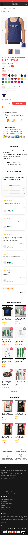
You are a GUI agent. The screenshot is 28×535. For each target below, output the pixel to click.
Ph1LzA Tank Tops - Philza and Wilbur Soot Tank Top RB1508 (20, 438)
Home (2, 9)
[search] (24, 4)
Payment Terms (4, 501)
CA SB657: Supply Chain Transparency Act (10, 493)
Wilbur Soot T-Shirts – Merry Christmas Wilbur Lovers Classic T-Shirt (7, 320)
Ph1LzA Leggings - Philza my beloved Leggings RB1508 (7, 361)
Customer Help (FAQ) (5, 507)
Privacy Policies (4, 489)
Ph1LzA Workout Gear (10, 9)
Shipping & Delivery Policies (7, 499)
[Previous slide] (2, 30)
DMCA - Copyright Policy (6, 491)
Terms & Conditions (5, 487)
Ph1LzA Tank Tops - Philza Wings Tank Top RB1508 (7, 438)
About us (3, 485)
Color (3, 73)
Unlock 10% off (3, 528)
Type (3, 68)
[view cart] (26, 4)
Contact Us (3, 505)
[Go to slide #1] (10, 51)
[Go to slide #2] (17, 51)
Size (3, 84)
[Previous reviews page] (18, 292)
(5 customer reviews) (12, 63)
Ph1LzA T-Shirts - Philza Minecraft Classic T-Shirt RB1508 (20, 383)
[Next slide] (25, 30)
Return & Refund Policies (6, 503)
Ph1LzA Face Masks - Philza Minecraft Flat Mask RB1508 (6, 383)
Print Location (5, 91)
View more (14, 391)
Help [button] (25, 533)
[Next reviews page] (25, 292)
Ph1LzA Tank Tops (5, 11)
